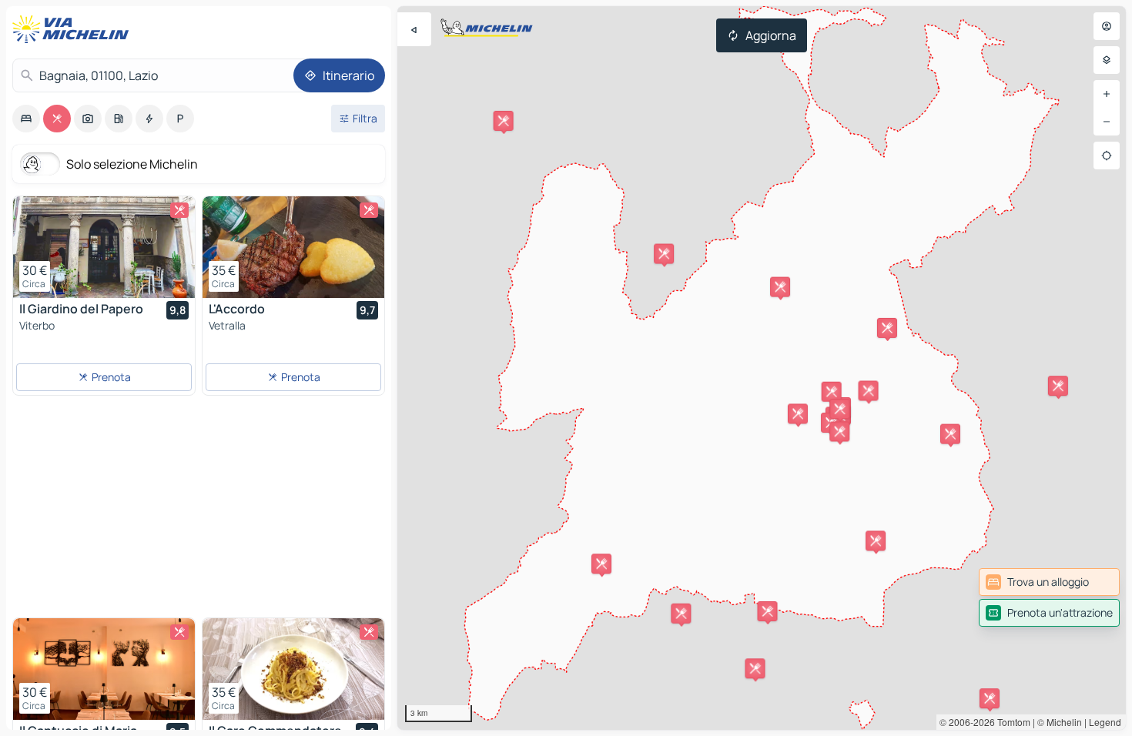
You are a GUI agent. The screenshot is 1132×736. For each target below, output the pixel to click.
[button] (681, 614)
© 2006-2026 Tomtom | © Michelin (1010, 721)
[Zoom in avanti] (1106, 94)
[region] (761, 368)
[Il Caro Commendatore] (293, 669)
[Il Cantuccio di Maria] (104, 669)
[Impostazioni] (1106, 60)
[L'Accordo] (293, 247)
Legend (1105, 721)
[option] (26, 118)
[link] (1049, 582)
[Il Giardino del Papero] (104, 247)
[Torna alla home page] (74, 29)
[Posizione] (1106, 155)
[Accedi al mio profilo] (1106, 26)
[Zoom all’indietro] (1106, 121)
